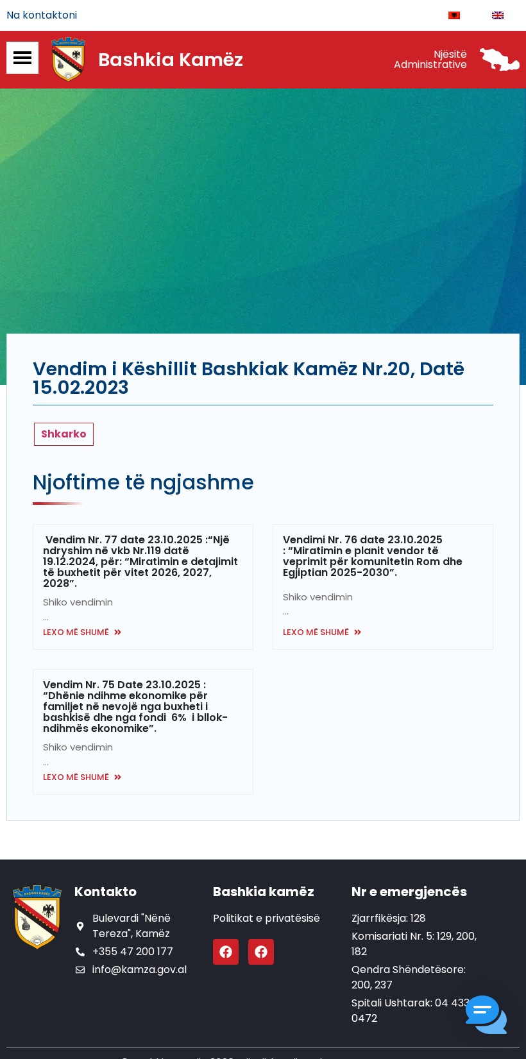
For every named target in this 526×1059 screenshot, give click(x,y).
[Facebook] (226, 952)
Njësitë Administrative (430, 59)
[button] (486, 1017)
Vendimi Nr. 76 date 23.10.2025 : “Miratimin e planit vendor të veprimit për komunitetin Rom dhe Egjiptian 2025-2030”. (372, 556)
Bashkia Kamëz (170, 59)
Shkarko (64, 434)
